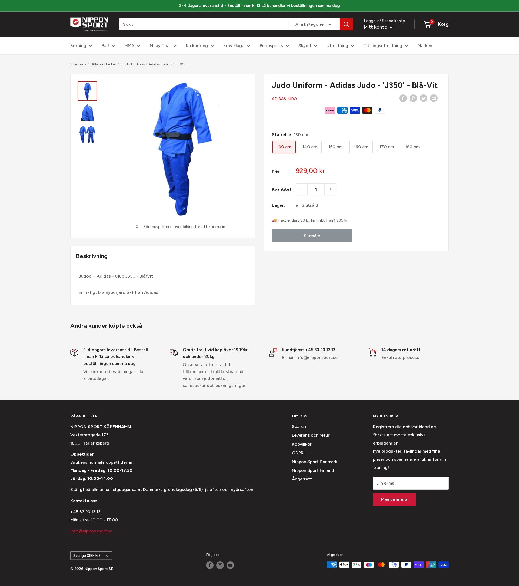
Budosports (271, 45)
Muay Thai (160, 45)
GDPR (298, 452)
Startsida (78, 64)
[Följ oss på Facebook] (210, 565)
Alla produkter (104, 64)
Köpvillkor (302, 444)
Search (299, 426)
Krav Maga (233, 45)
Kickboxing (197, 45)
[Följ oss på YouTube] (230, 565)
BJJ (105, 45)
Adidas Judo (284, 98)
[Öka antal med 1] (330, 189)
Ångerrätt (302, 479)
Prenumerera (394, 499)
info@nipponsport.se (91, 531)
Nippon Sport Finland (313, 470)
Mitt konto (376, 27)
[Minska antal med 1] (301, 189)
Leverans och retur (311, 435)
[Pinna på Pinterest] (413, 98)
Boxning (78, 45)
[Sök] (346, 24)
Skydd (304, 45)
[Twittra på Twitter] (423, 98)
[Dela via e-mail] (434, 98)
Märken (425, 45)
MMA (129, 45)
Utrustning (337, 45)
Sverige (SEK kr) (86, 555)
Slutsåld (312, 235)
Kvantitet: (282, 189)
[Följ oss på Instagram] (220, 565)
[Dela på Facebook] (403, 98)
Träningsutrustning (383, 45)
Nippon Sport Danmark (314, 461)
